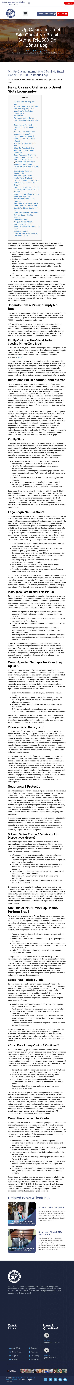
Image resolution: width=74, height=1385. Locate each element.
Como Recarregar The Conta (25, 155)
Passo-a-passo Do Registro (24, 132)
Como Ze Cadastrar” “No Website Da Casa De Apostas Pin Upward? (26, 215)
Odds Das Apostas (21, 231)
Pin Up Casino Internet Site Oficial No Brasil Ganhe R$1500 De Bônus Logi (37, 37)
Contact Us (47, 1355)
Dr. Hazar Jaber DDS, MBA (51, 1207)
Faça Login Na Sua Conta (24, 118)
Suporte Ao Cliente (21, 220)
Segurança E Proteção (22, 134)
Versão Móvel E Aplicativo (24, 178)
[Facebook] (45, 1379)
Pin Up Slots (18, 116)
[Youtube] (65, 1379)
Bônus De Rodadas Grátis (24, 148)
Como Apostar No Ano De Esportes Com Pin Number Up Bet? (25, 127)
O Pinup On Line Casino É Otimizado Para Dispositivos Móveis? (24, 139)
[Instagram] (55, 1379)
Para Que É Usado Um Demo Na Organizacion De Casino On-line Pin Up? (26, 189)
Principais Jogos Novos (23, 176)
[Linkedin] (60, 1379)
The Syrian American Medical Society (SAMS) (20, 1379)
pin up (20, 357)
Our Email (47, 1340)
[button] (25, 13)
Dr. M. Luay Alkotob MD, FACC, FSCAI (50, 1233)
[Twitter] (50, 1379)
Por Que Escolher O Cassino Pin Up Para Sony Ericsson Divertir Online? (26, 182)
